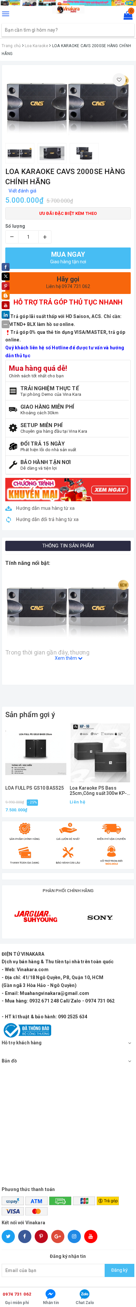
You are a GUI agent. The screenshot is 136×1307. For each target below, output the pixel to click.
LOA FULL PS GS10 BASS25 (34, 788)
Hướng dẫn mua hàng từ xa (45, 508)
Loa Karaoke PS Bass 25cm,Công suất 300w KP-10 (98, 791)
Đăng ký (119, 1270)
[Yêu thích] (119, 79)
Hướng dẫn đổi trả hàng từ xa (47, 519)
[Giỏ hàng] (125, 16)
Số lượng (15, 226)
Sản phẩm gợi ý (30, 715)
